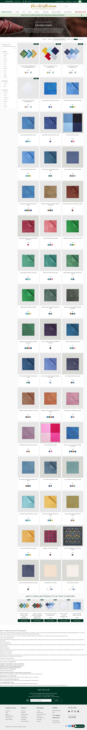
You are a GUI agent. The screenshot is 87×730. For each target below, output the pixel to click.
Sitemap (39, 721)
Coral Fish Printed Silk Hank (50, 238)
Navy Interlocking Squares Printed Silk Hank (50, 376)
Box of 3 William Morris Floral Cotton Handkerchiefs (28, 66)
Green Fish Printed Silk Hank (50, 272)
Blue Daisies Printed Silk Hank (28, 135)
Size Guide (39, 719)
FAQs (6, 712)
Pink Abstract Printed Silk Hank (72, 410)
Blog (53, 712)
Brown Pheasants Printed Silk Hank (72, 203)
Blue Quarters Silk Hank (72, 135)
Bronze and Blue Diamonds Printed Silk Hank (50, 204)
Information (40, 708)
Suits (29, 12)
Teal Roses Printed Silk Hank (50, 479)
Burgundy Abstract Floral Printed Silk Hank (28, 239)
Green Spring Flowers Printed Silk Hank (50, 308)
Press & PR (23, 716)
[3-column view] (75, 39)
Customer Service (10, 708)
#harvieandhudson (56, 710)
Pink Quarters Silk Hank (50, 445)
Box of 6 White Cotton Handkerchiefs (28, 101)
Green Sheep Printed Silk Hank (28, 307)
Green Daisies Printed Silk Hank (28, 272)
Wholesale (39, 716)
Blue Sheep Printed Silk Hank (28, 169)
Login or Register (60, 1)
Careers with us (24, 714)
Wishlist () (68, 1)
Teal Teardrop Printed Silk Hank (72, 479)
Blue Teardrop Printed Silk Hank (72, 169)
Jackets (37, 12)
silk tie (61, 654)
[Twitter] (24, 1)
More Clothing (56, 12)
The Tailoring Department (56, 716)
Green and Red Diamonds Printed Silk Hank (72, 308)
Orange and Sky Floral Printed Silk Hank (50, 411)
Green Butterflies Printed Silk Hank (72, 238)
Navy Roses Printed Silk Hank (72, 376)
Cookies (38, 710)
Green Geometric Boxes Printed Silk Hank (72, 273)
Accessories (68, 12)
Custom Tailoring (56, 722)
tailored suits (2, 641)
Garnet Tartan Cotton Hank (50, 548)
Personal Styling (24, 721)
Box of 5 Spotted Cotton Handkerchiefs (50, 66)
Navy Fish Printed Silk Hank (73, 341)
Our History (23, 719)
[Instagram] (28, 1)
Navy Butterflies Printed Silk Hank (28, 582)
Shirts (17, 12)
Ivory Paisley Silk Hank (73, 582)
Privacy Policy (40, 712)
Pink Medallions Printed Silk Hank (28, 445)
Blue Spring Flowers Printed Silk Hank (50, 170)
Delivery (7, 714)
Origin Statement (40, 717)
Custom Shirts (55, 720)
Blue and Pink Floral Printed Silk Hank (28, 204)
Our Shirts (23, 710)
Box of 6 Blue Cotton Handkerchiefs (72, 66)
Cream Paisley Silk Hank (50, 582)
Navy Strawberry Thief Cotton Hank (72, 549)
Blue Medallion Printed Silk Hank (50, 135)
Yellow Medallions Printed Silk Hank (73, 514)
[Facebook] (26, 1)
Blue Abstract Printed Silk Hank (50, 100)
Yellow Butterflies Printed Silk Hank (50, 514)
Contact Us (17, 1)
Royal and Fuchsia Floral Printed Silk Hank (72, 445)
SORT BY (50, 39)
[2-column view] (72, 39)
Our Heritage (24, 717)
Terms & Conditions (41, 714)
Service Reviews (9, 719)
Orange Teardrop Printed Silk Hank (28, 410)
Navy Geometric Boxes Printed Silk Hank (28, 376)
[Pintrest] (30, 1)
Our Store (23, 712)
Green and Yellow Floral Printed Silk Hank (28, 342)
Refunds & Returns (9, 716)
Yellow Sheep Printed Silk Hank (28, 548)
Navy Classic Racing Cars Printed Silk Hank (50, 342)
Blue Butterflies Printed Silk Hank (73, 100)
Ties (24, 12)
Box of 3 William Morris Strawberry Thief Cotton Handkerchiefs (37, 616)
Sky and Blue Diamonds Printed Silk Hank (28, 480)
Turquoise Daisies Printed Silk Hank (28, 514)
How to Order (8, 717)
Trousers (46, 12)
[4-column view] (80, 39)
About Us (23, 708)
